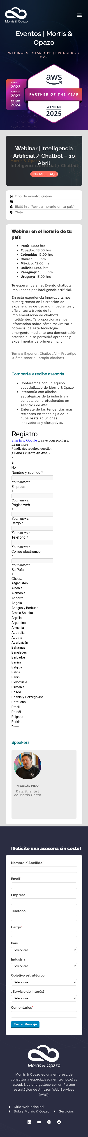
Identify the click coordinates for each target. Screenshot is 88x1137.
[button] (79, 15)
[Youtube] (39, 1122)
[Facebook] (59, 1122)
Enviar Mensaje (25, 1024)
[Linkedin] (29, 1122)
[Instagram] (49, 1122)
